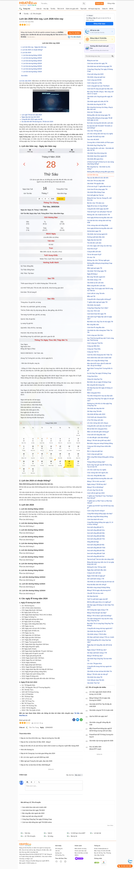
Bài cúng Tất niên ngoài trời (96, 277)
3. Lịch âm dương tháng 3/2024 (32, 60)
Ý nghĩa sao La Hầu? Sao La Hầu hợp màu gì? (99, 502)
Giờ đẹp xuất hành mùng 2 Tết (97, 653)
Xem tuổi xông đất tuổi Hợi (95, 556)
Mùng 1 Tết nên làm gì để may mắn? (99, 440)
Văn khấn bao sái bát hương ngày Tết (99, 66)
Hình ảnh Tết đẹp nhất (94, 112)
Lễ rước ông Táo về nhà (95, 490)
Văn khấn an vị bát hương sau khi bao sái (100, 581)
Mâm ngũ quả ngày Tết (94, 268)
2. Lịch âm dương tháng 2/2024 (32, 58)
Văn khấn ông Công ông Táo (96, 145)
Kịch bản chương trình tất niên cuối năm (100, 123)
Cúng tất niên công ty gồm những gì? (99, 299)
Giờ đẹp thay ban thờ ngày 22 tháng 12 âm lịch (99, 389)
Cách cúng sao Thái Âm (95, 343)
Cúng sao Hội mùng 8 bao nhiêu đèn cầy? (99, 447)
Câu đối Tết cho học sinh (95, 593)
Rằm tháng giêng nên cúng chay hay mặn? (99, 641)
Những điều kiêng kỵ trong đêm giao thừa (100, 171)
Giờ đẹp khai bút (92, 596)
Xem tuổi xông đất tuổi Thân (96, 547)
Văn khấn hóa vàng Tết (94, 677)
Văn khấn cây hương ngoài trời (97, 234)
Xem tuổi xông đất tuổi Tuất (96, 553)
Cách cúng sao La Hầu (94, 83)
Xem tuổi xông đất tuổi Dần (96, 533)
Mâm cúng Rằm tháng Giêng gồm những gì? (100, 458)
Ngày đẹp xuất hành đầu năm (96, 570)
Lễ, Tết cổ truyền (35, 13)
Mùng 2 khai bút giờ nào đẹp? (96, 613)
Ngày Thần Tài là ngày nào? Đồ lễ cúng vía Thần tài (100, 289)
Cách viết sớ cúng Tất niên (96, 293)
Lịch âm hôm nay (92, 174)
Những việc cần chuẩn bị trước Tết (98, 214)
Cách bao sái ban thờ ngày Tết (97, 63)
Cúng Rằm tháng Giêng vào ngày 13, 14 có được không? (100, 523)
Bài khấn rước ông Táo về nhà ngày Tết (100, 321)
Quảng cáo (58, 853)
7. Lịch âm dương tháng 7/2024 (32, 71)
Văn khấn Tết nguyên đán (95, 183)
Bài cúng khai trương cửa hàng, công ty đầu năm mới (100, 108)
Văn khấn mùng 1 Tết (94, 280)
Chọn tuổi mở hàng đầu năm (96, 434)
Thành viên (99, 3)
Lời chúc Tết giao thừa (94, 663)
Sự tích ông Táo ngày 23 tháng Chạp (99, 373)
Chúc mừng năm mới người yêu (97, 472)
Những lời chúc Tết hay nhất (96, 567)
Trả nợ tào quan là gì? (94, 254)
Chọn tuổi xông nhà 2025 (95, 74)
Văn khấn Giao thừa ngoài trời (97, 156)
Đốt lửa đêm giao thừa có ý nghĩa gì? (99, 602)
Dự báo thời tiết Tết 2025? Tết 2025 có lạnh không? (99, 127)
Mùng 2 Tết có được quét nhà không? (99, 615)
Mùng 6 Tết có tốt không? (95, 487)
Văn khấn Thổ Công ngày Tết (96, 271)
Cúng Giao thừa (92, 376)
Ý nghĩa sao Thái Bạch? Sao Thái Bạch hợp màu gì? (100, 497)
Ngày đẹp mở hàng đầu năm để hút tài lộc (99, 646)
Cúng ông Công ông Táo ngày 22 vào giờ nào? (100, 399)
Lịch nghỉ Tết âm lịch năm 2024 (32, 115)
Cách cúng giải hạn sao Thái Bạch (98, 86)
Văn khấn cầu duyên (93, 305)
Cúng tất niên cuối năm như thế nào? (99, 426)
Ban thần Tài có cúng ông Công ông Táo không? (100, 624)
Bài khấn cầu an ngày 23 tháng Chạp (99, 382)
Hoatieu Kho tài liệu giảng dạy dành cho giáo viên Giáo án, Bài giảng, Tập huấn (28, 3)
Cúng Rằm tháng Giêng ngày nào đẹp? (99, 513)
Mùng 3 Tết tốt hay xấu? (95, 655)
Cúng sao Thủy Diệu (94, 349)
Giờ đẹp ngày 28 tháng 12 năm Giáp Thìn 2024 (100, 606)
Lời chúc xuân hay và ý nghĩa (96, 470)
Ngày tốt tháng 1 (92, 274)
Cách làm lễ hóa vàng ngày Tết (97, 189)
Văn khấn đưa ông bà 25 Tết (96, 104)
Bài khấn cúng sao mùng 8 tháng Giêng (100, 443)
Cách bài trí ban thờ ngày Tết (96, 314)
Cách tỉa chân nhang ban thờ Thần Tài (99, 355)
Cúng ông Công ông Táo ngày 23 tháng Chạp (100, 70)
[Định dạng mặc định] (38, 782)
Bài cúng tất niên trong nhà (95, 385)
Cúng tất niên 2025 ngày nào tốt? (98, 209)
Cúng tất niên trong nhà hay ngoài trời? (99, 628)
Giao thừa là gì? (92, 248)
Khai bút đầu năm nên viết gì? (96, 584)
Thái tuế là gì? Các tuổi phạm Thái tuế (99, 212)
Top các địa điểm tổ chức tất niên (97, 177)
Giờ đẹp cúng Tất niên (94, 411)
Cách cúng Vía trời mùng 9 (95, 510)
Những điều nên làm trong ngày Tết (98, 115)
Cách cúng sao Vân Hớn (95, 335)
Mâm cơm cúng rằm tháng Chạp (97, 360)
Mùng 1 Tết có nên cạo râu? (96, 481)
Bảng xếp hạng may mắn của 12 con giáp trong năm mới (100, 563)
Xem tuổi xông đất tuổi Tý (95, 527)
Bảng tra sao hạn (92, 60)
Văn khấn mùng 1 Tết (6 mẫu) (96, 634)
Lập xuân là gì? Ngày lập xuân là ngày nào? (99, 318)
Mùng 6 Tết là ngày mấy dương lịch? (99, 590)
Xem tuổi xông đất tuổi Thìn (96, 539)
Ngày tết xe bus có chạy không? (97, 206)
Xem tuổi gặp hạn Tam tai (95, 195)
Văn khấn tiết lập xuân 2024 (96, 414)
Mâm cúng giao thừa (93, 393)
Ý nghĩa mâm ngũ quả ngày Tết (97, 302)
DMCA (76, 855)
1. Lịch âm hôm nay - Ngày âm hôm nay (33, 47)
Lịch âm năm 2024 (25, 81)
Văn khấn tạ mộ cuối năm (95, 282)
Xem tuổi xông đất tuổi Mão (96, 536)
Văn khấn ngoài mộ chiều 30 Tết (97, 101)
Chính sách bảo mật (80, 850)
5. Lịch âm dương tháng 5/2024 (32, 66)
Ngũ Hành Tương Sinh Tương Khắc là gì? (99, 369)
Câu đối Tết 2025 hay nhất (95, 136)
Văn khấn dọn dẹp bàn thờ (95, 408)
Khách (91, 15)
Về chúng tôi (58, 848)
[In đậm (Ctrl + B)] (31, 782)
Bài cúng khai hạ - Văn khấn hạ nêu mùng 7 (98, 168)
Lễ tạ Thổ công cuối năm (95, 420)
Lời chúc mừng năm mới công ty (97, 423)
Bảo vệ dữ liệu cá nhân (81, 853)
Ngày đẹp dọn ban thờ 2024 (31, 117)
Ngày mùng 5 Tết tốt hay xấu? (96, 650)
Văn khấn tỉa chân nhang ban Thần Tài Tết (99, 331)
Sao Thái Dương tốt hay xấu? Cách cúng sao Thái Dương (100, 339)
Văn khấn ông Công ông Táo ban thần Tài (99, 659)
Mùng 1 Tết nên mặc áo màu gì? (97, 674)
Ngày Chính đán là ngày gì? (96, 576)
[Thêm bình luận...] (54, 787)
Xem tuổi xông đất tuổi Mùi (95, 544)
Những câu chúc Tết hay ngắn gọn (98, 260)
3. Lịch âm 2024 (26, 52)
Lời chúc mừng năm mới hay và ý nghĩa (100, 133)
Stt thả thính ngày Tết (94, 231)
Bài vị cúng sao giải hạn (95, 451)
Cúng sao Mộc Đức (93, 346)
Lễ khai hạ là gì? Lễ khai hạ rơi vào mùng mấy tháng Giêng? (100, 163)
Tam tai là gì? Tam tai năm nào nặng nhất (100, 559)
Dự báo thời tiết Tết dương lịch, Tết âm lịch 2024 (37, 121)
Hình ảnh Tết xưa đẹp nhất (95, 180)
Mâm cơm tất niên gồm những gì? (98, 431)
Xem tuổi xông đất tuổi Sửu (96, 530)
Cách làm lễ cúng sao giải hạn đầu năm (100, 89)
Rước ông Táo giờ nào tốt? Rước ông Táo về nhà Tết (99, 466)
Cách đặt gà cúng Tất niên (95, 680)
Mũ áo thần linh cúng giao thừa (97, 429)
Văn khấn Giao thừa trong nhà (97, 153)
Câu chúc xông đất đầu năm (96, 475)
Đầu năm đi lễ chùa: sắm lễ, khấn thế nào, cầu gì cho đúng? (99, 364)
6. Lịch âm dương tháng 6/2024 (32, 69)
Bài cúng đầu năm (93, 324)
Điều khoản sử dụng (80, 848)
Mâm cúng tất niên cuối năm (96, 285)
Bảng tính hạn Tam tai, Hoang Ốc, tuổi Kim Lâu (99, 199)
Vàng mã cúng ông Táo (94, 379)
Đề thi (111, 8)
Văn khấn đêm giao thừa (95, 159)
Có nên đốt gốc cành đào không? (98, 437)
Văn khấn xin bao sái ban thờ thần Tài (99, 671)
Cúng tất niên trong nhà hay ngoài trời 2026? (99, 667)
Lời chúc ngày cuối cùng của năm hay (99, 246)
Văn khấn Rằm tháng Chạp (96, 192)
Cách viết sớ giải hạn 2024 (96, 493)
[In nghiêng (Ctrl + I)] (34, 782)
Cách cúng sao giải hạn (94, 454)
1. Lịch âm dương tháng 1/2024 (32, 55)
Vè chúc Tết (91, 257)
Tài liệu (26, 13)
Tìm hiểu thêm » (31, 37)
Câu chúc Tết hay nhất (94, 131)
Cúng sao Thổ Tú (92, 352)
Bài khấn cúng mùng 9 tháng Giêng (98, 587)
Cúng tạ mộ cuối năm (94, 573)
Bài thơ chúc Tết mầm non (95, 203)
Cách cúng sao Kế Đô (94, 80)
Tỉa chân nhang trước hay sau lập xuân (100, 395)
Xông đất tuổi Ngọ (93, 542)
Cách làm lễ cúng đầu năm (95, 327)
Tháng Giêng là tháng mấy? (96, 462)
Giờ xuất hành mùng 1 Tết (95, 579)
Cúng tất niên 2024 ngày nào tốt (32, 119)
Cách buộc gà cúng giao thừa (96, 417)
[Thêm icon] (27, 782)
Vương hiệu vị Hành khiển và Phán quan (100, 142)
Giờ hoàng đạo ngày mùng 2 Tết (97, 610)
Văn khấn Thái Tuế (93, 683)
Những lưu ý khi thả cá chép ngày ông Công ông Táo (99, 404)
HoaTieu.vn (23, 715)
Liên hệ (57, 850)
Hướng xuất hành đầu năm (96, 237)
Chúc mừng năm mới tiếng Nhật (97, 225)
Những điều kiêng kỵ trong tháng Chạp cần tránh (99, 264)
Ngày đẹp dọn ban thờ (94, 240)
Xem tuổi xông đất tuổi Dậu (96, 550)
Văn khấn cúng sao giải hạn (96, 77)
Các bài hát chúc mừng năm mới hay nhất (99, 221)
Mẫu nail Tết (91, 296)
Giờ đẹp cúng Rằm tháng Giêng (97, 516)
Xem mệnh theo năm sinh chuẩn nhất (99, 357)
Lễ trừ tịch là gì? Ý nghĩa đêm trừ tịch (99, 186)
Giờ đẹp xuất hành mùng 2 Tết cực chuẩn (100, 637)
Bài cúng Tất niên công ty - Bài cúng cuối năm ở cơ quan (100, 92)
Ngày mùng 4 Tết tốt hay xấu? (96, 484)
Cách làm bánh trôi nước (95, 519)
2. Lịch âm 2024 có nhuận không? (32, 50)
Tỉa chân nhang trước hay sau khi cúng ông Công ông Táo (99, 619)
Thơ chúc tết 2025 (93, 139)
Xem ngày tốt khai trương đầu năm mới (99, 217)
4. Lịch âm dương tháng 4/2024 (32, 63)
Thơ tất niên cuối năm (94, 243)
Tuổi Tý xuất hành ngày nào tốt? (97, 599)
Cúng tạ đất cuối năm (94, 251)
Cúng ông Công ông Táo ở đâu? (97, 308)
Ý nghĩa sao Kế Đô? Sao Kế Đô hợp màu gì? (100, 507)
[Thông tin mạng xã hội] (79, 860)
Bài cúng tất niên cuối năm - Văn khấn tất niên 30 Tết (100, 149)
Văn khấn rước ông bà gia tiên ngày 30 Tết (99, 97)
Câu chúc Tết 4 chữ (93, 311)
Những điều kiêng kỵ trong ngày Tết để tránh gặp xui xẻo (99, 119)
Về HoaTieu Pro (59, 855)
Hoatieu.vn (20, 14)
